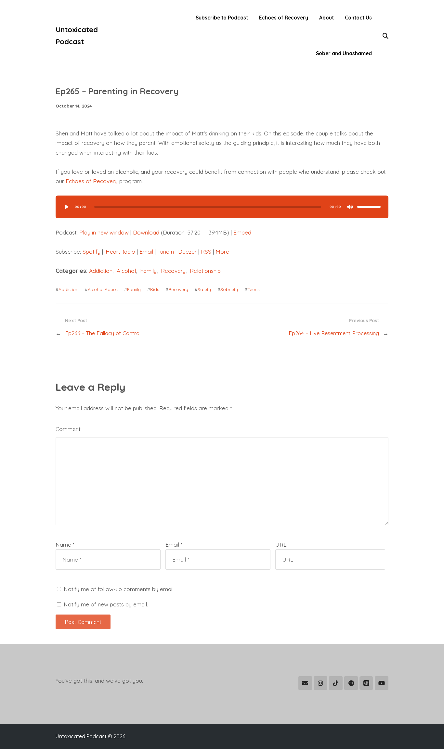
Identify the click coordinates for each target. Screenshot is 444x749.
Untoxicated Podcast (77, 35)
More (222, 251)
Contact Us (358, 18)
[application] (222, 207)
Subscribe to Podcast (222, 18)
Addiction (100, 270)
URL (280, 544)
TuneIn (165, 251)
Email (146, 251)
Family (148, 270)
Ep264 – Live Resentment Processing (334, 333)
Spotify (91, 251)
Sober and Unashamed (344, 53)
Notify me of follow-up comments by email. (119, 589)
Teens (253, 289)
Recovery (173, 270)
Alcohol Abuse (103, 289)
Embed (242, 232)
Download (146, 232)
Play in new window (104, 232)
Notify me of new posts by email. (106, 604)
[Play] (66, 207)
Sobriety (229, 289)
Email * (173, 544)
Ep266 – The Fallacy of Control (102, 333)
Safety (204, 289)
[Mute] (350, 207)
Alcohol (126, 270)
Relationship (205, 270)
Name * (65, 544)
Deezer (187, 251)
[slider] (369, 207)
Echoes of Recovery (283, 18)
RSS (206, 251)
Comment (68, 428)
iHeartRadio (120, 251)
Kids (154, 289)
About (326, 18)
